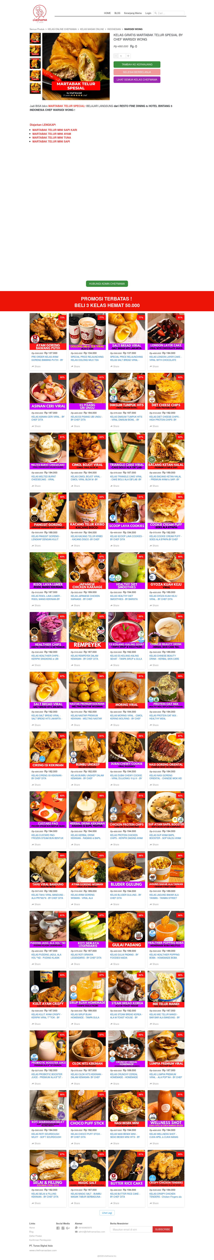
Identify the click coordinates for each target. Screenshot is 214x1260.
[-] (58, 1228)
